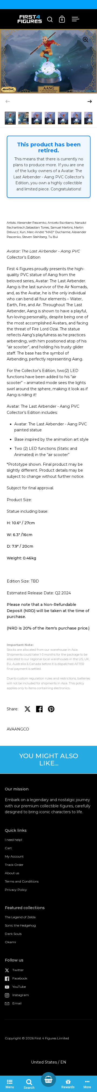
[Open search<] (50, 19)
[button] (89, 101)
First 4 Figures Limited (51, 1038)
